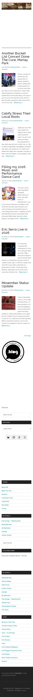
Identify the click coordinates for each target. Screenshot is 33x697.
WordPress (18, 690)
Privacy (4, 508)
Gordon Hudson (7, 535)
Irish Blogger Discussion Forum (12, 650)
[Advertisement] (16, 28)
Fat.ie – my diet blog (8, 633)
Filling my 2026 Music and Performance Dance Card (13, 172)
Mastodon (5, 407)
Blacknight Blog (7, 524)
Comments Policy (7, 498)
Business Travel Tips (8, 622)
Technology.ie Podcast (9, 606)
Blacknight (18, 673)
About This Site (6, 491)
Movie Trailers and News (10, 658)
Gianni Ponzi (6, 585)
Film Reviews (6, 640)
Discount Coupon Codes (9, 626)
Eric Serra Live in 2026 (14, 231)
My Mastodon (6, 528)
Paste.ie (4, 661)
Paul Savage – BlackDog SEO (11, 521)
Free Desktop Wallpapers (10, 647)
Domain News (6, 629)
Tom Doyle (5, 610)
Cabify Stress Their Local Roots (16, 115)
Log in (24, 690)
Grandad (4, 531)
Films (3, 643)
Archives (4, 494)
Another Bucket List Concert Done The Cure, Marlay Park (15, 58)
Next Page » (27, 335)
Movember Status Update (15, 284)
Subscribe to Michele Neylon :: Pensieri (14, 556)
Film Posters (6, 636)
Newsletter (5, 505)
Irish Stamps (6, 654)
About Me (5, 487)
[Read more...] (18, 103)
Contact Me (5, 501)
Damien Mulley (6, 581)
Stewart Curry (6, 603)
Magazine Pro (19, 688)
